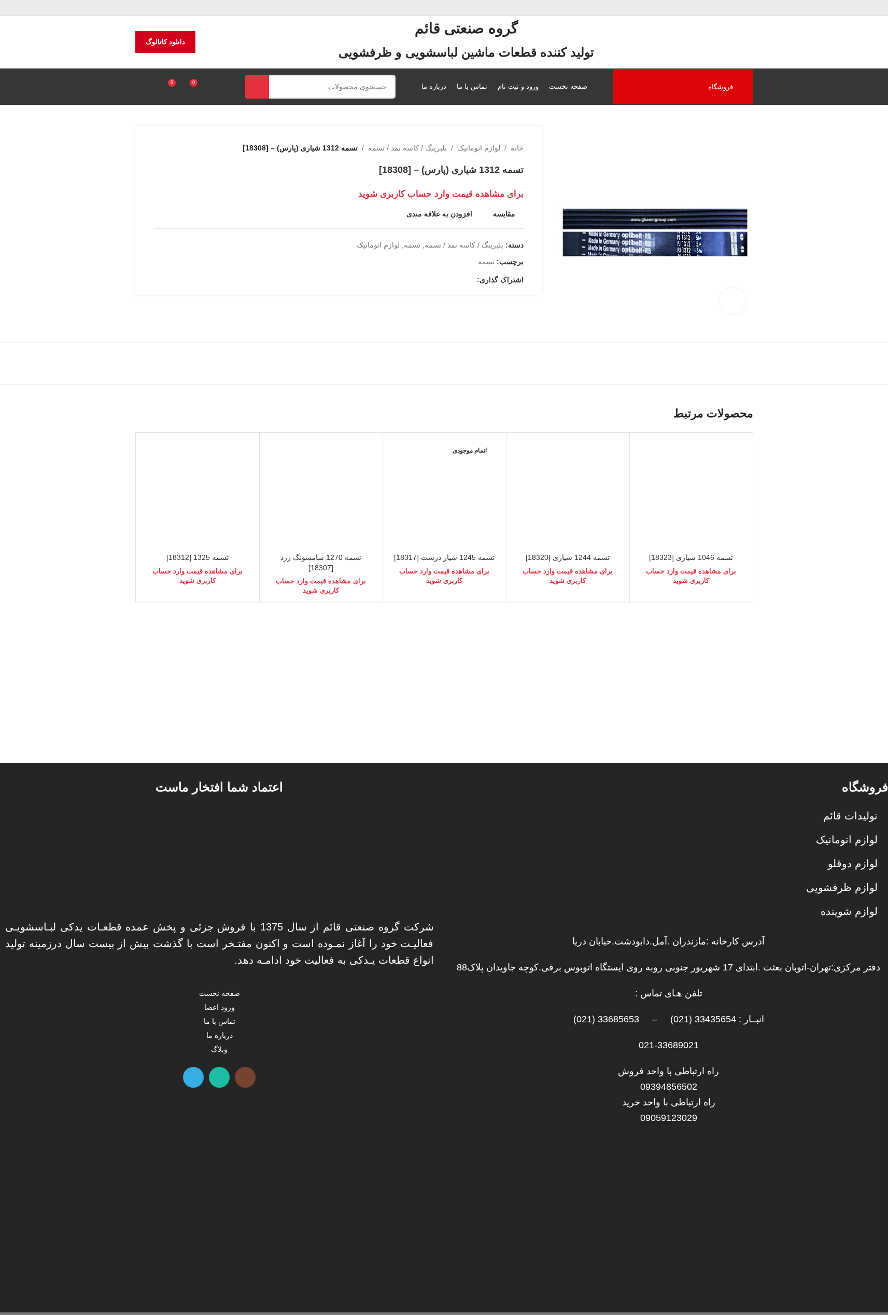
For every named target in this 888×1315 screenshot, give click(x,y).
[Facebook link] (470, 280)
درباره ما (219, 1035)
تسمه (412, 245)
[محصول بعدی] (159, 148)
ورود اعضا (219, 1007)
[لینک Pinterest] (446, 280)
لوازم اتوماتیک (478, 148)
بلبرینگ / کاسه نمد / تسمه (407, 148)
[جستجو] (257, 87)
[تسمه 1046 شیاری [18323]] (691, 494)
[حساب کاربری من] (139, 86)
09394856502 (668, 1086)
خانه (517, 148)
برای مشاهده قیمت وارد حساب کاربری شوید (441, 193)
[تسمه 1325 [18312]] (197, 494)
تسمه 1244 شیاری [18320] (568, 557)
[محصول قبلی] (184, 148)
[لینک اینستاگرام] (245, 1077)
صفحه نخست (219, 993)
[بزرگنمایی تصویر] (732, 301)
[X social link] (458, 280)
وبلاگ (219, 1049)
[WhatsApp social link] (219, 1077)
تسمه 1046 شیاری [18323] (691, 557)
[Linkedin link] (433, 280)
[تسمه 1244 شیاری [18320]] (568, 494)
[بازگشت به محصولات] (172, 148)
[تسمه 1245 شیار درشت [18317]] (444, 494)
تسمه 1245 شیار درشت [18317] (444, 557)
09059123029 (668, 1118)
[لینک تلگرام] (421, 280)
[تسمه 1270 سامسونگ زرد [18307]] (321, 494)
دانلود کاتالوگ (165, 42)
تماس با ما (219, 1021)
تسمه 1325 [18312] (197, 557)
